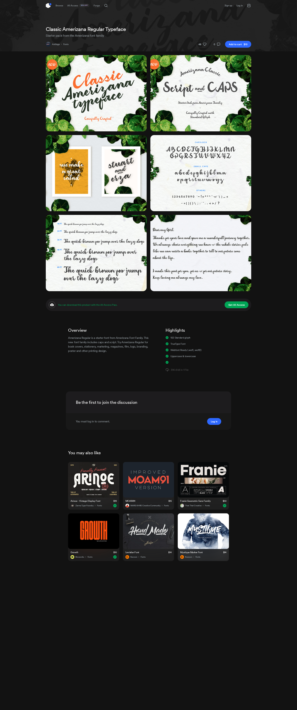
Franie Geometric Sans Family (195, 500)
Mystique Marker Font (191, 552)
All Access (77, 5)
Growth (74, 552)
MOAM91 (130, 500)
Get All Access (236, 304)
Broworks (79, 557)
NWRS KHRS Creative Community (145, 506)
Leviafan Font (132, 552)
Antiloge (56, 44)
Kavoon (133, 557)
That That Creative (193, 506)
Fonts (66, 44)
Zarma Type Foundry (84, 506)
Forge (97, 5)
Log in (240, 5)
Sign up (228, 5)
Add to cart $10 (238, 44)
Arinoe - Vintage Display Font (85, 500)
